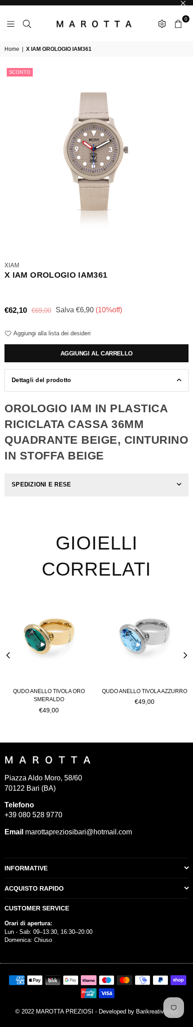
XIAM (11, 265)
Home (11, 49)
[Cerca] (27, 23)
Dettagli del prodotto (41, 380)
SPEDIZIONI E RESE (41, 484)
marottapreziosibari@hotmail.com (77, 832)
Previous (8, 655)
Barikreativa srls (157, 1011)
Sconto (20, 72)
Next (185, 655)
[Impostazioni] (162, 23)
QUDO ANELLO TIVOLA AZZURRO (144, 691)
